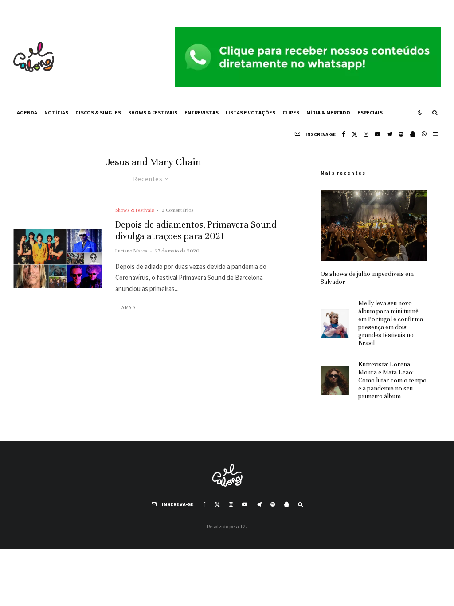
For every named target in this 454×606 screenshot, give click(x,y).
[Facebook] (343, 134)
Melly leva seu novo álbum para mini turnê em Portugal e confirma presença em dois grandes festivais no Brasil (390, 323)
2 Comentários (177, 210)
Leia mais (125, 307)
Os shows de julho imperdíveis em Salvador (367, 278)
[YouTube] (378, 134)
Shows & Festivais (152, 112)
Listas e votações (250, 112)
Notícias (56, 112)
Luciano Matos (131, 251)
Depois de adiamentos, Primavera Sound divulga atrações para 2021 (196, 230)
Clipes (290, 112)
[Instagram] (366, 134)
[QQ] (413, 134)
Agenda (27, 112)
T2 (243, 526)
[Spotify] (401, 134)
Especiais (370, 112)
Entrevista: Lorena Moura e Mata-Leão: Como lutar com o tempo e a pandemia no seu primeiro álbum (392, 380)
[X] (354, 134)
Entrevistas (201, 112)
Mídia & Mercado (328, 112)
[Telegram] (389, 134)
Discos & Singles (98, 112)
